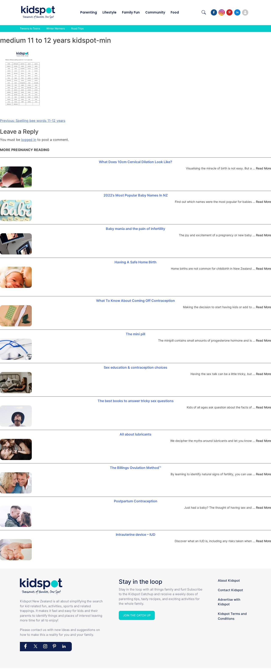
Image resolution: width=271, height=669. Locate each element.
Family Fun (131, 12)
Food (175, 12)
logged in (28, 139)
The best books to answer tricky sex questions (136, 401)
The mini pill (135, 334)
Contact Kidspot (230, 590)
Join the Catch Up (137, 615)
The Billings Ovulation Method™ (135, 468)
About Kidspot (229, 580)
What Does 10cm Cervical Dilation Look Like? (135, 162)
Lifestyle (109, 12)
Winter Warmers (55, 28)
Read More (263, 168)
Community (155, 12)
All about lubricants (135, 434)
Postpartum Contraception (135, 501)
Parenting (88, 12)
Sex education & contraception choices (135, 367)
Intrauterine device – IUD (135, 534)
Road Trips (77, 28)
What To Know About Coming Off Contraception (135, 300)
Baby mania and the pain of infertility (135, 229)
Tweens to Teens (30, 28)
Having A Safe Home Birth (135, 262)
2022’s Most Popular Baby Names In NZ (136, 195)
